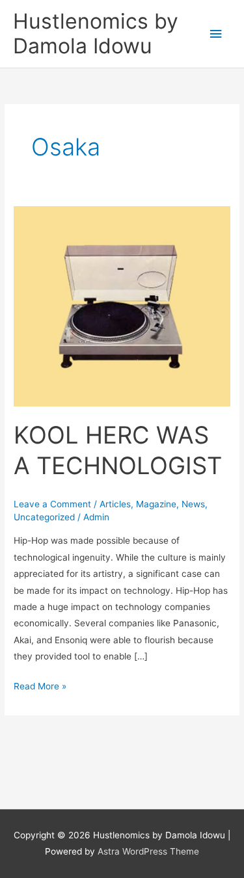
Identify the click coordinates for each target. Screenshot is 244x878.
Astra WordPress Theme (148, 851)
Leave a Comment (52, 504)
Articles (115, 504)
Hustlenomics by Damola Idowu (95, 33)
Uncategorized (44, 517)
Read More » (40, 684)
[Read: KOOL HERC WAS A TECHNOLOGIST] (122, 305)
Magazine (156, 504)
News (193, 504)
